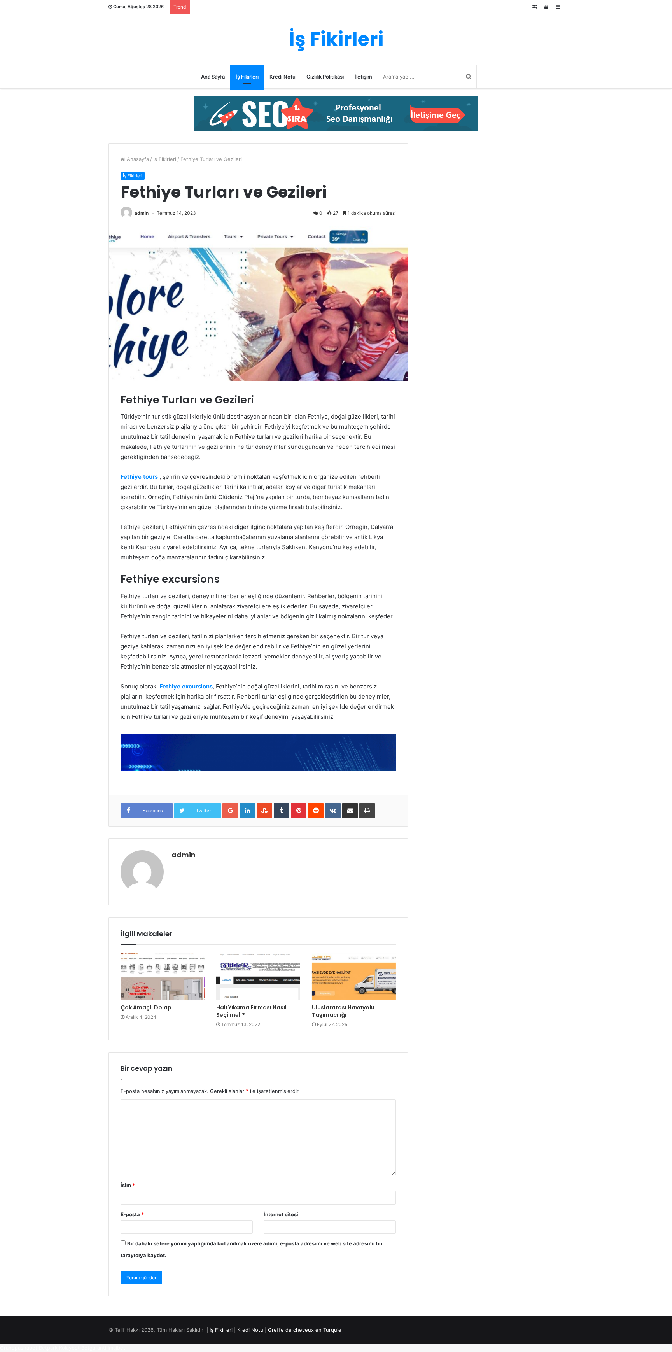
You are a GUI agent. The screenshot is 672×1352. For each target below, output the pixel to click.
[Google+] (230, 810)
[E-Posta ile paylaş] (350, 810)
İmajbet (116, 1348)
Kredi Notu (283, 77)
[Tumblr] (281, 810)
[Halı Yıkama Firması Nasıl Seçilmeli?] (258, 976)
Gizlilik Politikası (325, 77)
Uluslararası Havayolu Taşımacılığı (343, 1011)
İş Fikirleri (247, 77)
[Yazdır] (367, 810)
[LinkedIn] (247, 810)
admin (142, 213)
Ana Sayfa (213, 77)
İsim (128, 1185)
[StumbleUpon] (264, 810)
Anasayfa (137, 159)
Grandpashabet (18, 1348)
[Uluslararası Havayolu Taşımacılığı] (354, 976)
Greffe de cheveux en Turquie (304, 1330)
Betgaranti (93, 1348)
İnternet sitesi (281, 1214)
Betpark (48, 1348)
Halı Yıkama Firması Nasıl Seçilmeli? (251, 1011)
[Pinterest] (298, 810)
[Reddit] (316, 810)
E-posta (132, 1214)
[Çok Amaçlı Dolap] (163, 976)
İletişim (363, 77)
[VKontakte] (333, 810)
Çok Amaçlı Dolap (146, 1007)
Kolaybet (69, 1348)
